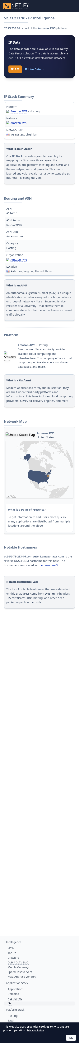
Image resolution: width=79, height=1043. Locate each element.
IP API (15, 69)
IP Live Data (34, 69)
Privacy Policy (35, 1030)
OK (71, 1037)
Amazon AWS (19, 111)
